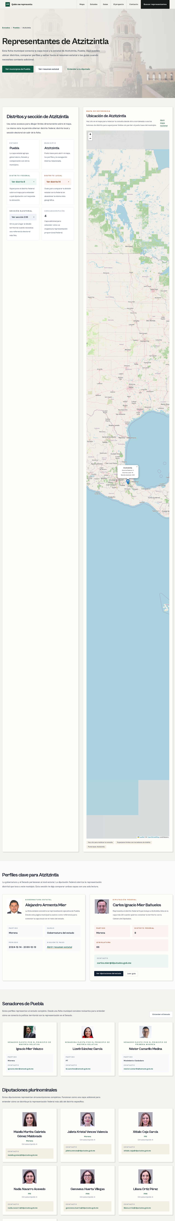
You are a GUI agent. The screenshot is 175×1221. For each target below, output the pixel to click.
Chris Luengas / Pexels (165, 79)
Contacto (133, 4)
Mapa (82, 4)
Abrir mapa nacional (163, 123)
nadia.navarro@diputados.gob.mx (22, 1208)
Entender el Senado (161, 1014)
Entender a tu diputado (78, 69)
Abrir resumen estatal (59, 947)
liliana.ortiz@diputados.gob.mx (137, 1208)
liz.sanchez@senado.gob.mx (78, 1069)
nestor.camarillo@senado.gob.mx (138, 1069)
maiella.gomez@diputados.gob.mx (22, 1155)
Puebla (16, 28)
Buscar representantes (155, 4)
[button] (128, 482)
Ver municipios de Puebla (17, 69)
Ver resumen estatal (49, 69)
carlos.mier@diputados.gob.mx (114, 963)
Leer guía (131, 974)
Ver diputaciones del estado (108, 973)
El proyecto (118, 4)
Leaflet (141, 837)
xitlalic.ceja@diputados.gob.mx (137, 1151)
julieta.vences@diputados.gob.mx (80, 1151)
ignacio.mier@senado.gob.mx (20, 1069)
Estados (93, 4)
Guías (105, 4)
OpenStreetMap (153, 837)
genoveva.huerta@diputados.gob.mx (82, 1208)
